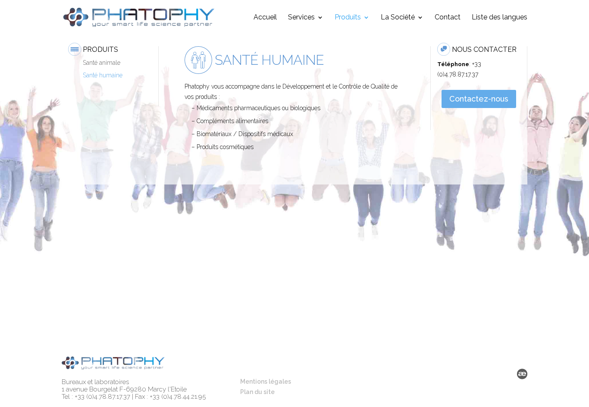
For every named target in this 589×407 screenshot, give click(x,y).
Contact (448, 17)
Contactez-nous (478, 98)
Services (301, 17)
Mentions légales (265, 381)
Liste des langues (499, 17)
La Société (398, 17)
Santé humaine (102, 75)
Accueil (265, 17)
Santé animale (101, 62)
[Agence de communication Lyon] (522, 376)
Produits (348, 17)
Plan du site (257, 391)
